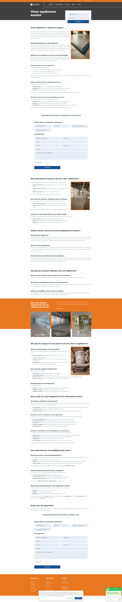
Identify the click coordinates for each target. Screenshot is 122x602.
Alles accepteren (78, 598)
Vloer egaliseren (59, 4)
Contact (79, 4)
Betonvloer (33, 581)
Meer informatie (49, 589)
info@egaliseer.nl (88, 0)
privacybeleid (43, 595)
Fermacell (33, 588)
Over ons (67, 4)
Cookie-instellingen (70, 598)
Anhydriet (32, 582)
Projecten (51, 4)
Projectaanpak (49, 582)
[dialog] (61, 595)
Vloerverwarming (34, 589)
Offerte (73, 4)
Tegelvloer (33, 586)
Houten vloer (33, 584)
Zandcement (33, 591)
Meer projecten (60, 308)
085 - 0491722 (79, 0)
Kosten (47, 586)
